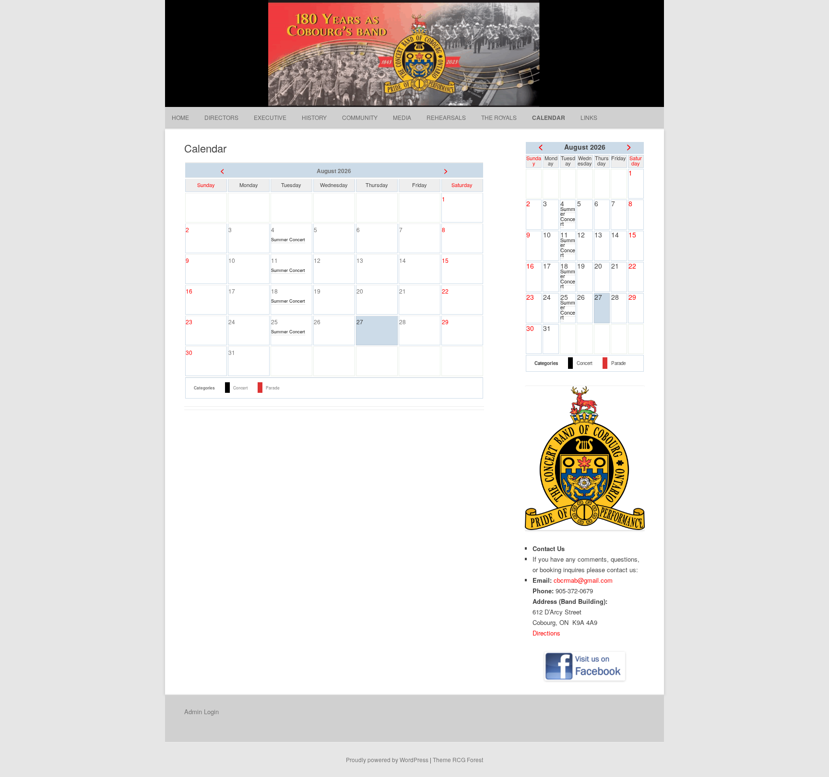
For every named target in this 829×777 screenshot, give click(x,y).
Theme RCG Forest (458, 759)
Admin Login (201, 711)
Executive (270, 117)
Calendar (548, 117)
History (314, 117)
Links (588, 117)
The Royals (499, 117)
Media (402, 117)
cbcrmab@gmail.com (583, 580)
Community (360, 117)
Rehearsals (446, 117)
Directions (546, 632)
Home (180, 117)
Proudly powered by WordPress (387, 759)
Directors (221, 117)
